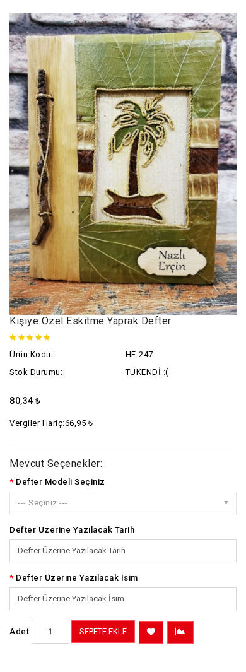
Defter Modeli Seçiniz (60, 481)
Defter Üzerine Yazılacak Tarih (71, 529)
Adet (19, 631)
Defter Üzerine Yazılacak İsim (77, 577)
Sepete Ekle (103, 631)
